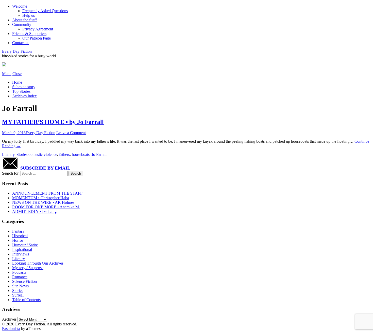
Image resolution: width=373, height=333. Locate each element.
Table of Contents (26, 300)
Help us (28, 15)
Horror (17, 240)
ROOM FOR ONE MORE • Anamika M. (46, 207)
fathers (64, 154)
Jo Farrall (99, 154)
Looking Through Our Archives (37, 263)
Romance (19, 277)
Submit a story (23, 87)
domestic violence (42, 154)
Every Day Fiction (17, 51)
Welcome (19, 6)
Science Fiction (24, 281)
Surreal (18, 295)
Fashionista (11, 328)
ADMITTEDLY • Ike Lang (34, 211)
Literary (8, 154)
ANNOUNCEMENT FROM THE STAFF (47, 193)
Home (17, 82)
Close (17, 73)
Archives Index (24, 96)
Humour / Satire (25, 245)
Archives (9, 319)
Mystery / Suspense (27, 268)
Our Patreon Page (36, 38)
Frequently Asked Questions (45, 11)
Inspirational (22, 249)
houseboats (81, 154)
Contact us (20, 43)
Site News (20, 286)
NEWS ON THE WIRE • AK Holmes (43, 202)
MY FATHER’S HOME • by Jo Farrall (53, 122)
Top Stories (21, 91)
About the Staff (24, 20)
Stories (21, 154)
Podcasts (19, 272)
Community (21, 24)
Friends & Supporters (29, 33)
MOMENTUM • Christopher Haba (40, 198)
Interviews (20, 254)
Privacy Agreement (37, 29)
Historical (20, 236)
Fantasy (18, 231)
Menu (6, 73)
